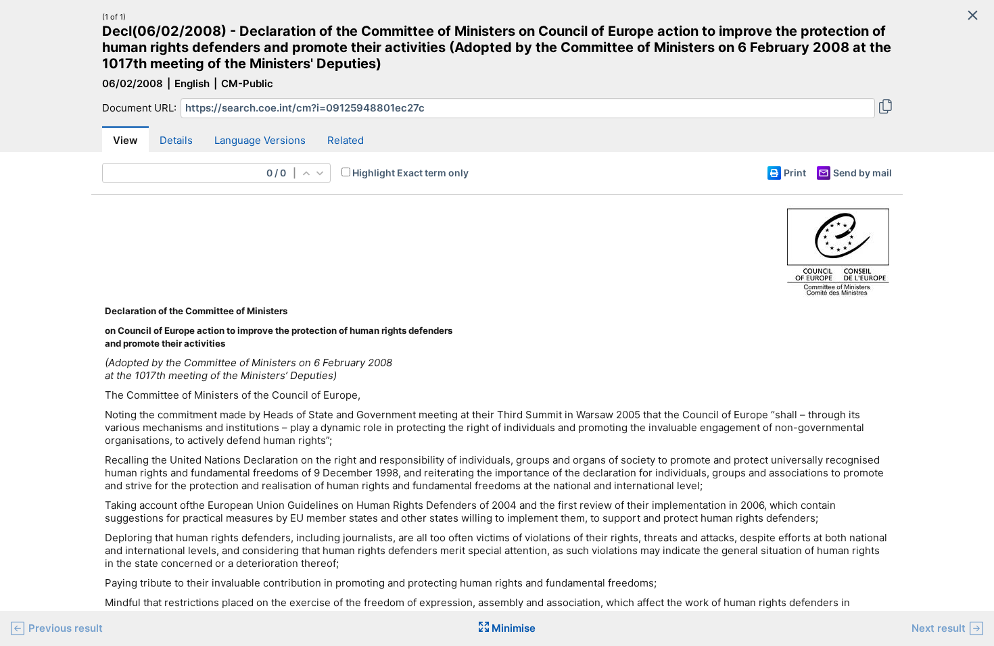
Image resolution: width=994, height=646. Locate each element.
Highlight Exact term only (410, 172)
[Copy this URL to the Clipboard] (885, 108)
